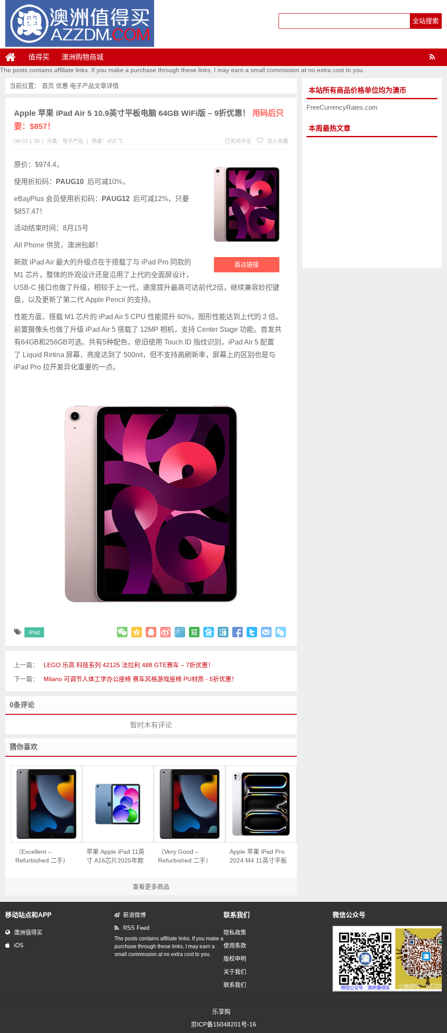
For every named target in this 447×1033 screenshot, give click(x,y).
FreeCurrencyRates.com (342, 107)
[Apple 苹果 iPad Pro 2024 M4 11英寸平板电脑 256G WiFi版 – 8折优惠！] (261, 804)
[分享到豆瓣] (194, 632)
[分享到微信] (122, 632)
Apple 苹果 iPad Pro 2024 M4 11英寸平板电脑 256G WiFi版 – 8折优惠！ (258, 856)
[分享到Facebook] (237, 632)
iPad (34, 633)
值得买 (38, 57)
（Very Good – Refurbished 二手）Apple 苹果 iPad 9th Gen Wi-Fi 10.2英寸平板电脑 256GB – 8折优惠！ (186, 856)
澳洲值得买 (28, 932)
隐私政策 (235, 932)
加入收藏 (277, 141)
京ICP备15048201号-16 (223, 1024)
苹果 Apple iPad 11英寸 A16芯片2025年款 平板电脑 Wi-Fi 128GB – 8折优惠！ (115, 856)
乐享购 (221, 1011)
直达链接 (246, 264)
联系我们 (235, 984)
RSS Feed (136, 928)
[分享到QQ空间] (136, 632)
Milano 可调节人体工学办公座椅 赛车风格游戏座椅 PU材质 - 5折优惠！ (140, 678)
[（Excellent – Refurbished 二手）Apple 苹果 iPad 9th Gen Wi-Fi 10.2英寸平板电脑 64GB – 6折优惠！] (46, 804)
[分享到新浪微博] (165, 632)
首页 (48, 85)
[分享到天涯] (223, 632)
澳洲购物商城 (82, 57)
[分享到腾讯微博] (180, 632)
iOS (19, 945)
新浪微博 (134, 914)
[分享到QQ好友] (151, 632)
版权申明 (235, 958)
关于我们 (235, 971)
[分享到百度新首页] (208, 632)
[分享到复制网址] (280, 632)
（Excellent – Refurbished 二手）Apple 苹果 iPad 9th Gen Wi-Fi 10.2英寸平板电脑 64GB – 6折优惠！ (42, 856)
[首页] (14, 57)
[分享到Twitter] (252, 632)
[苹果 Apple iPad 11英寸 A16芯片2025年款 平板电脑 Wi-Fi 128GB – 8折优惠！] (118, 804)
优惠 (62, 85)
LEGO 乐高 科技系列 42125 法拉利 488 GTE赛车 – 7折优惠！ (129, 664)
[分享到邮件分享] (266, 632)
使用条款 (235, 945)
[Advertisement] (371, 202)
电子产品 (82, 85)
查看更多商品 (151, 886)
